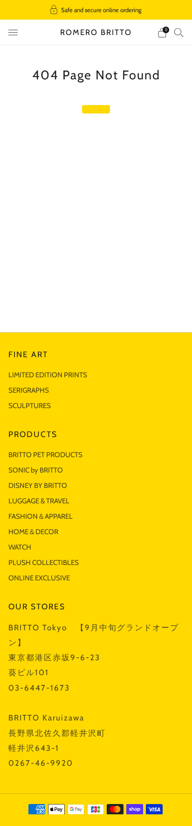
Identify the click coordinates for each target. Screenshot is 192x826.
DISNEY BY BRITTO (37, 485)
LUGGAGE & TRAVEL (38, 500)
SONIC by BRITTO (35, 470)
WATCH (19, 547)
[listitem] (96, 10)
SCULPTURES (29, 405)
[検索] (179, 32)
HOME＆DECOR (33, 531)
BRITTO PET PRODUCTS (45, 454)
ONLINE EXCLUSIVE (39, 577)
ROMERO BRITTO (96, 32)
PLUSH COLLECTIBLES (43, 562)
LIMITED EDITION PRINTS (47, 374)
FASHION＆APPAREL (40, 516)
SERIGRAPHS (28, 390)
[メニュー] (13, 32)
